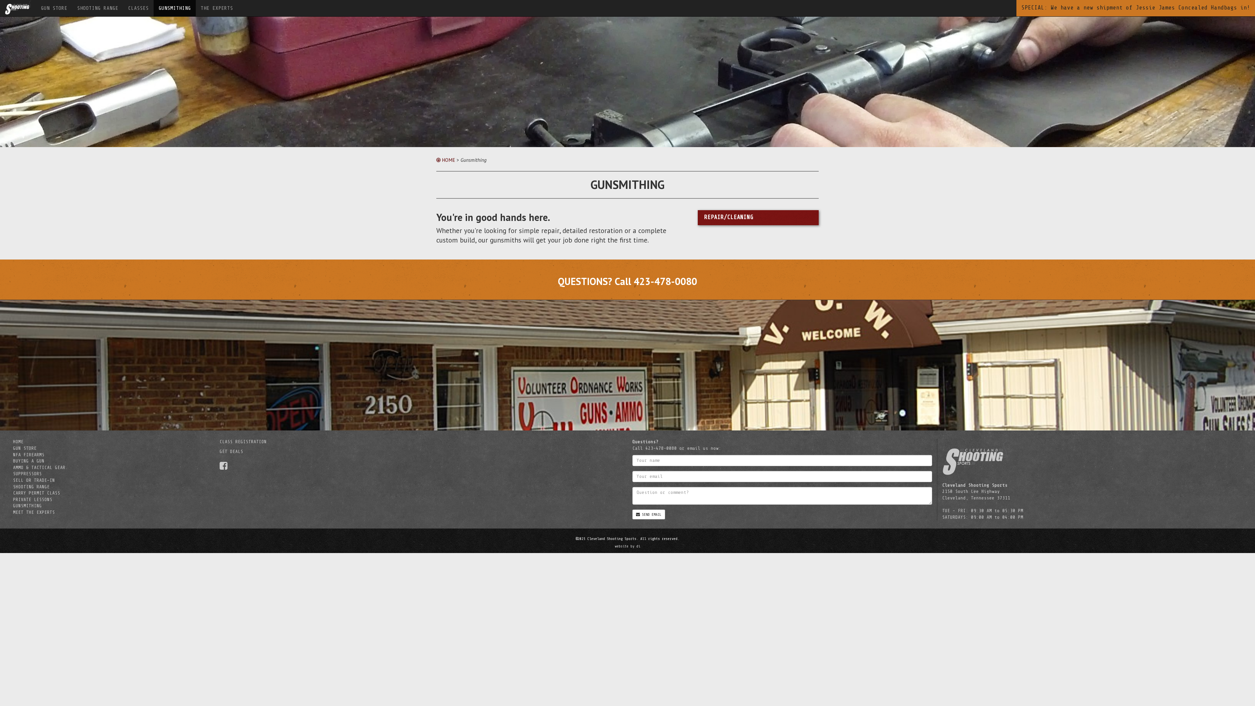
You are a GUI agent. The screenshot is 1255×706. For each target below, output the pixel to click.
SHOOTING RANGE (97, 8)
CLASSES (138, 8)
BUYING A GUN (28, 461)
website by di (627, 546)
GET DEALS (231, 451)
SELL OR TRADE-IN (34, 480)
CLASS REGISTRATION (243, 441)
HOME (448, 160)
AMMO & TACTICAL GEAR (39, 467)
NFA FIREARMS (28, 454)
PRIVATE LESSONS (32, 499)
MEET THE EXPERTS (34, 512)
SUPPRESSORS (27, 473)
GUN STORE (54, 8)
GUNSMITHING (175, 8)
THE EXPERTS (217, 8)
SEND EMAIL (650, 514)
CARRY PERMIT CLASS (36, 493)
